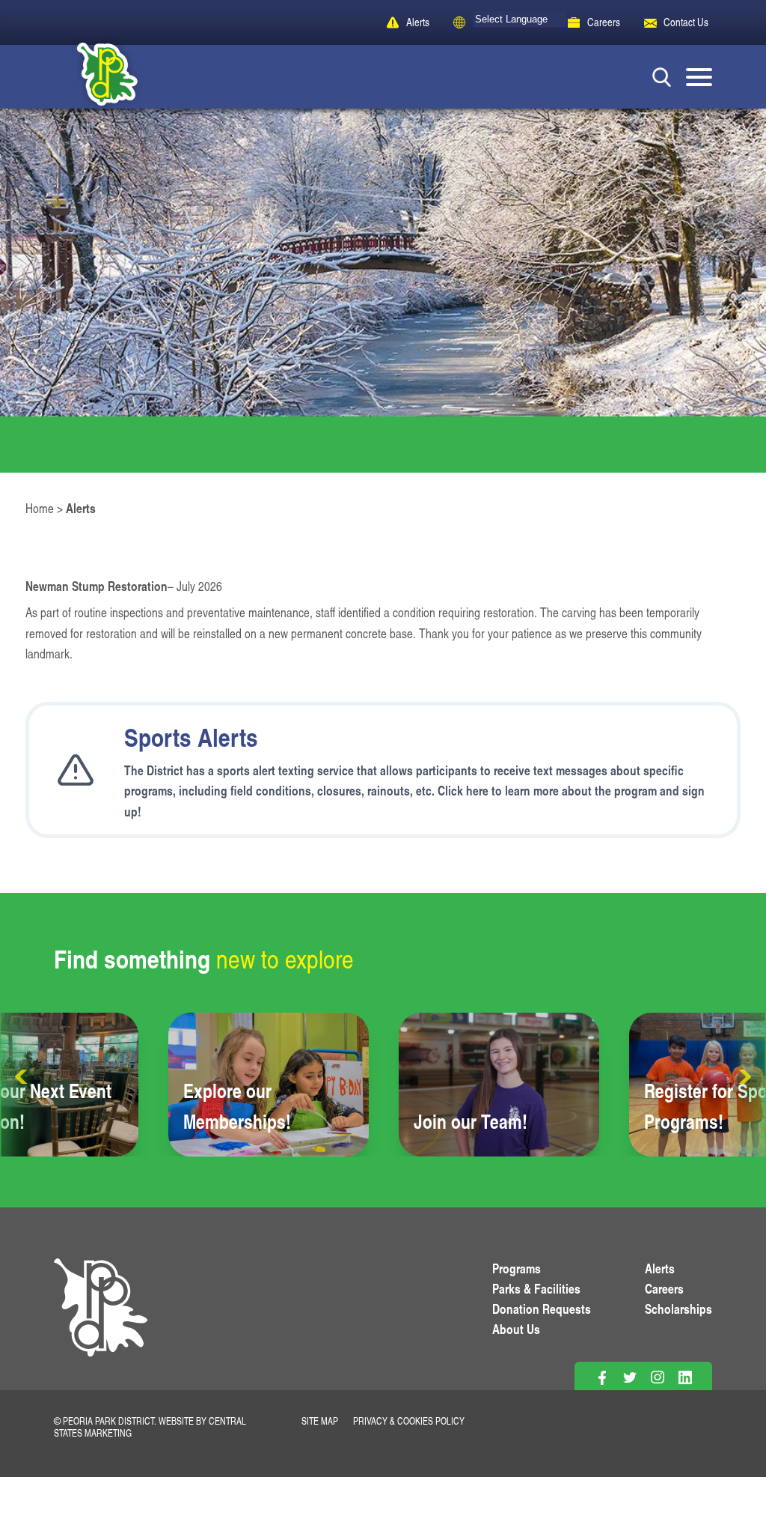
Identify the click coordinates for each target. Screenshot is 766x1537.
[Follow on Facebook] (601, 1377)
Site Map (319, 1421)
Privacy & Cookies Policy (409, 1421)
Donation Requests (541, 1309)
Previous (22, 1077)
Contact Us (686, 22)
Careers (603, 22)
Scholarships (678, 1309)
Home (39, 508)
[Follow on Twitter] (629, 1377)
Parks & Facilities (536, 1288)
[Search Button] (661, 76)
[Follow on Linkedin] (684, 1377)
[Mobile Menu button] (699, 77)
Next (743, 1077)
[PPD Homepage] (100, 1324)
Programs (516, 1268)
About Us (516, 1329)
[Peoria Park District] (94, 77)
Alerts (417, 22)
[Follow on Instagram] (657, 1377)
